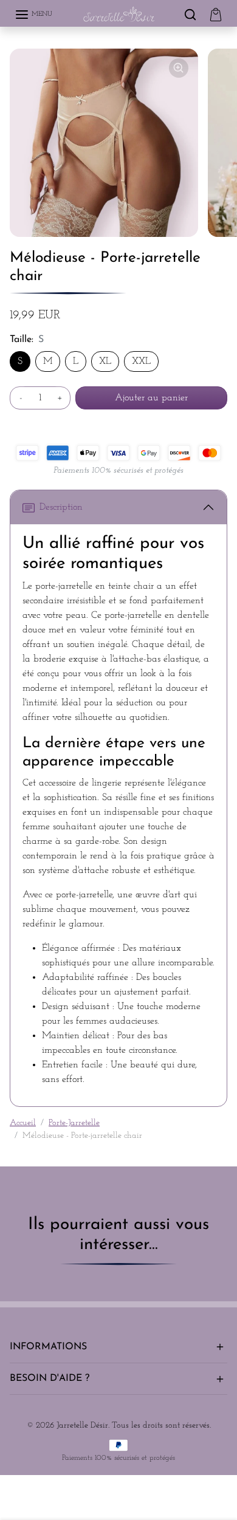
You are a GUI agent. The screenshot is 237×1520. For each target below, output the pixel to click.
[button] (33, 14)
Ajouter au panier (151, 398)
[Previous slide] (14, 1286)
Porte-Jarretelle (74, 1123)
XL (105, 361)
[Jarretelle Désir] (119, 14)
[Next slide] (222, 1286)
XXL (141, 361)
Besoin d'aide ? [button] (49, 1378)
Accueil (23, 1123)
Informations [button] (48, 1347)
